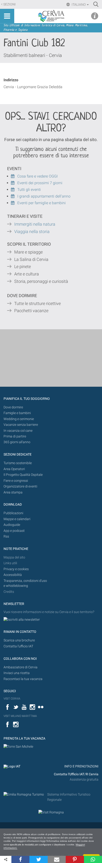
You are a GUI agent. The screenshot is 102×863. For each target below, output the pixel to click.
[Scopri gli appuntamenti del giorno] (14, 183)
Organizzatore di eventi (20, 486)
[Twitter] (38, 859)
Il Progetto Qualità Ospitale (23, 475)
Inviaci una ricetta (17, 673)
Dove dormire (13, 407)
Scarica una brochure (19, 640)
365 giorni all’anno (17, 442)
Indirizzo (11, 80)
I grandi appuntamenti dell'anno (42, 196)
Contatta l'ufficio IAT (18, 646)
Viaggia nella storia (32, 231)
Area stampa (13, 492)
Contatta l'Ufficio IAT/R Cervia (76, 774)
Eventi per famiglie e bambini (40, 203)
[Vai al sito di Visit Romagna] (51, 812)
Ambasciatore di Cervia (20, 667)
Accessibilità (13, 575)
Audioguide (12, 525)
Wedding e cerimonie (19, 419)
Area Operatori (14, 469)
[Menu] (7, 16)
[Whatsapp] (93, 859)
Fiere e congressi (16, 481)
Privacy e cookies (16, 569)
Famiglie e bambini (17, 413)
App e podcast (14, 531)
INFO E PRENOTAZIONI (81, 766)
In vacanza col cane (18, 431)
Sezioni (9, 4)
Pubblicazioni (13, 513)
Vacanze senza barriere (21, 425)
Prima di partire (15, 436)
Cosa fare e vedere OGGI (36, 176)
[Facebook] (20, 859)
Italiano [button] (78, 4)
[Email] (57, 859)
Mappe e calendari (17, 519)
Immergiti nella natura (34, 224)
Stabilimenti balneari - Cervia (33, 55)
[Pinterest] (75, 859)
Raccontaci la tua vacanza (23, 679)
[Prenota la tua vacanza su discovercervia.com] (18, 746)
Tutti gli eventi (27, 189)
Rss (6, 536)
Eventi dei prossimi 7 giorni (39, 183)
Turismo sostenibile (18, 463)
